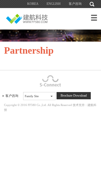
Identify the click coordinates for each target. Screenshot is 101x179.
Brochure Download (74, 95)
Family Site (32, 96)
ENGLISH (54, 4)
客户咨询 (75, 4)
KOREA (33, 4)
